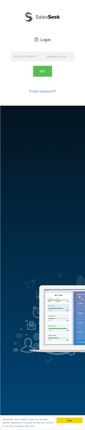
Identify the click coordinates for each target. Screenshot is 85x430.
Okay (69, 420)
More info (29, 426)
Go (42, 71)
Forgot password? (42, 91)
